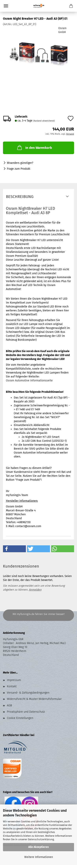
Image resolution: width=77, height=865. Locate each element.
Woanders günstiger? (20, 163)
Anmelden (35, 589)
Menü (6, 6)
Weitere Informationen (38, 857)
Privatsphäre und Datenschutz (26, 711)
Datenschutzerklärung (41, 839)
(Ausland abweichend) (44, 121)
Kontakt (12, 686)
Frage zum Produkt (18, 168)
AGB (9, 705)
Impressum (14, 680)
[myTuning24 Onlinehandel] (38, 6)
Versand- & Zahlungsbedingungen (28, 692)
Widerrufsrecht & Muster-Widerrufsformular (34, 699)
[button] (14, 548)
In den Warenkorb (38, 148)
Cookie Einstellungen (20, 718)
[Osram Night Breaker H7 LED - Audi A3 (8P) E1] (38, 55)
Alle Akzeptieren (38, 847)
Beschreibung (20, 196)
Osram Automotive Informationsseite (29, 380)
